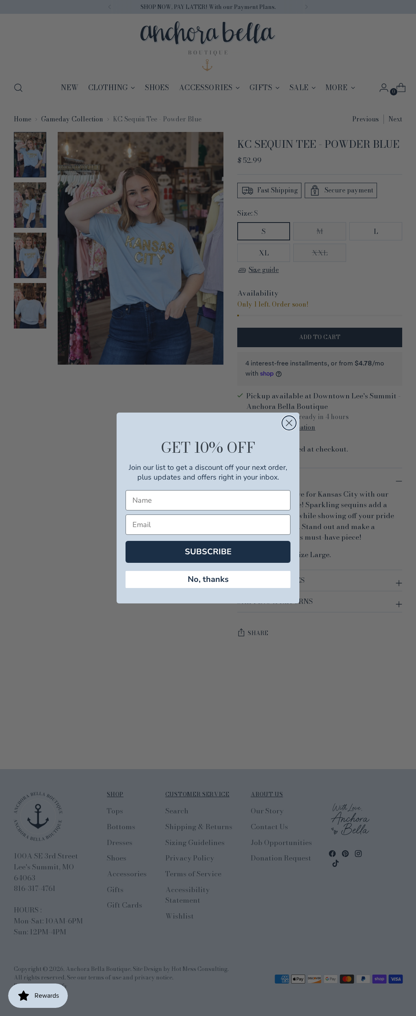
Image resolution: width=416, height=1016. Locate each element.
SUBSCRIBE (208, 551)
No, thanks (208, 579)
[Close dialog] (289, 423)
